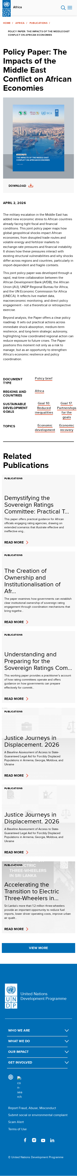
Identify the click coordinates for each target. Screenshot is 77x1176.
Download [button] (17, 186)
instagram (34, 1140)
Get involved (20, 1062)
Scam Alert (16, 1122)
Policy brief (43, 378)
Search (63, 7)
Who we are (19, 1030)
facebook (25, 1140)
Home (6, 23)
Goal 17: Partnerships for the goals (66, 410)
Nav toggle (70, 8)
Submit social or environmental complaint (38, 1115)
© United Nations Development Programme (35, 1157)
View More (38, 948)
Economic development (45, 427)
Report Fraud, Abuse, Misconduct (32, 1108)
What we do (19, 1041)
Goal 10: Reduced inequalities (44, 408)
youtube (43, 1140)
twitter (16, 1140)
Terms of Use (17, 1129)
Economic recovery (66, 427)
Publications (38, 23)
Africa (17, 7)
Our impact (18, 1051)
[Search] (19, 1087)
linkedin (52, 1140)
